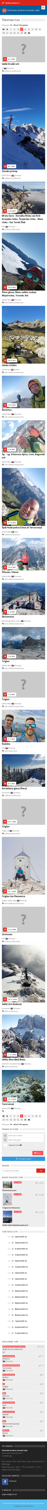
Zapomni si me (14, 1145)
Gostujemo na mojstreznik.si (23, 1506)
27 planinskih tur (21, 1249)
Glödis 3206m (9, 365)
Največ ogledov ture (12, 1177)
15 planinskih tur (21, 1255)
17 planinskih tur (21, 1333)
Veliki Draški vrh (10, 64)
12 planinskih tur (21, 1267)
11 (7, 33)
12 (11, 33)
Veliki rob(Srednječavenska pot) (15, 1225)
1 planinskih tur (21, 1321)
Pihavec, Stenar (10, 572)
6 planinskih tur (21, 1261)
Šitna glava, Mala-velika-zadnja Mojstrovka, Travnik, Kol (19, 293)
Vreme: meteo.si (12, 3)
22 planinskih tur (21, 1327)
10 (4, 33)
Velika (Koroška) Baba (13, 1059)
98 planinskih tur (21, 1309)
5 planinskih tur (21, 1279)
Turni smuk (8, 1104)
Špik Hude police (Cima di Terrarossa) (22, 527)
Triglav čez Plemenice (13, 896)
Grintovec (7, 934)
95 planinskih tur (21, 1315)
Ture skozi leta (10, 1231)
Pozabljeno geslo (24, 1158)
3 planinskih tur (21, 1273)
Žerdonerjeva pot (9, 1190)
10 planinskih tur (21, 1243)
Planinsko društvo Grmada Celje (23, 10)
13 (14, 33)
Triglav (6, 661)
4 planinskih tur (21, 1237)
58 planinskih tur (21, 1303)
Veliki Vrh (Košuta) (12, 1004)
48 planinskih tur (21, 1297)
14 (18, 33)
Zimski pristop (9, 171)
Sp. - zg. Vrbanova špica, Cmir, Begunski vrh (23, 455)
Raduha (6, 744)
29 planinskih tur (21, 1291)
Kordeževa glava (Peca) (14, 788)
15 (22, 33)
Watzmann (8, 617)
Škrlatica (7, 410)
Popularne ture (10, 1341)
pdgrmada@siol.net (9, 1494)
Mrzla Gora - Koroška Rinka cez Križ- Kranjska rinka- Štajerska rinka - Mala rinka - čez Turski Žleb (22, 219)
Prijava (38, 1153)
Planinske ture (11, 19)
